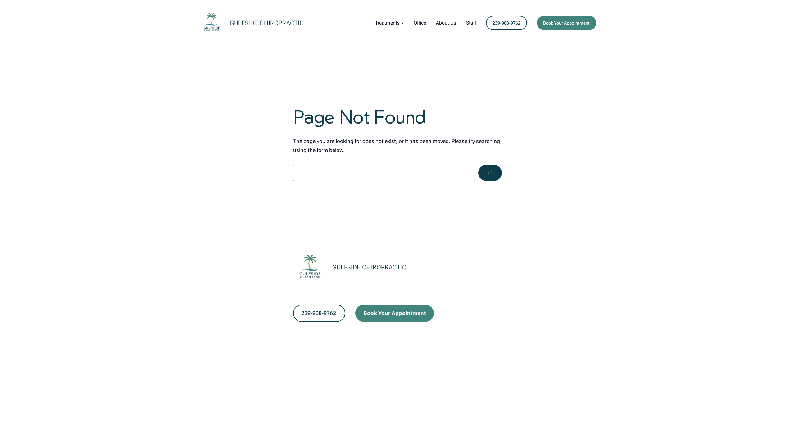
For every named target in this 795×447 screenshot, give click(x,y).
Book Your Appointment (566, 22)
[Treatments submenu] (402, 23)
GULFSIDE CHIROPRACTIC (267, 23)
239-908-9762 (506, 22)
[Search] (490, 173)
